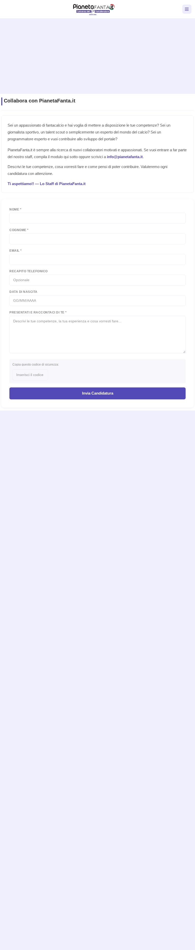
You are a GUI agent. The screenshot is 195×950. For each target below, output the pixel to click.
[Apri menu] (186, 9)
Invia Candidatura (97, 393)
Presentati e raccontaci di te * (38, 312)
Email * (15, 250)
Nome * (15, 209)
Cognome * (19, 230)
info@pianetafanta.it (125, 157)
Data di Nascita (23, 292)
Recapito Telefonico (28, 271)
